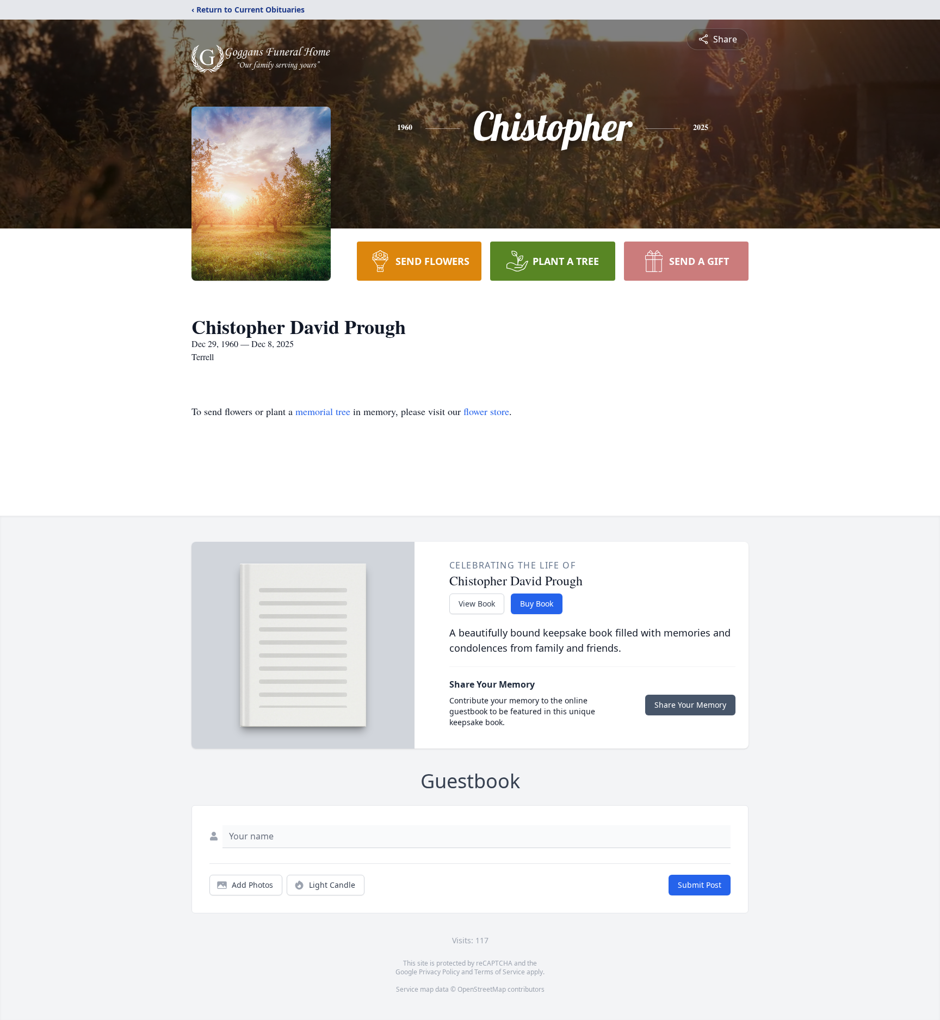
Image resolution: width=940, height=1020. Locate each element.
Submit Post (699, 885)
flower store (486, 411)
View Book (477, 603)
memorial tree (322, 411)
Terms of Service (499, 971)
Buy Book (536, 603)
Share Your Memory (690, 705)
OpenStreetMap (481, 989)
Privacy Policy (439, 971)
